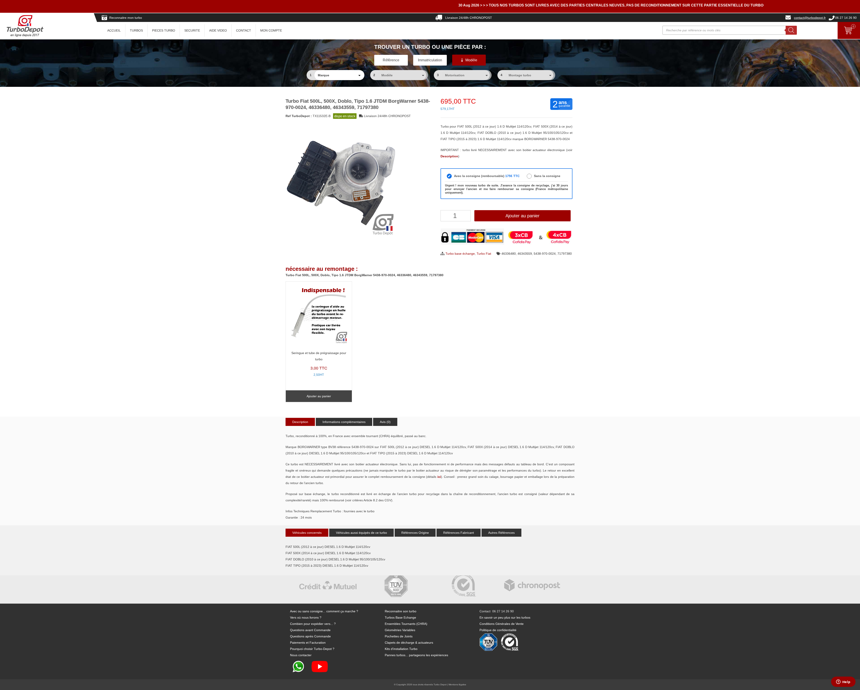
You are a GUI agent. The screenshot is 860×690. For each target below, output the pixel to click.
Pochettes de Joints (399, 636)
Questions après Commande (310, 636)
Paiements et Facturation (308, 642)
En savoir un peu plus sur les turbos (504, 617)
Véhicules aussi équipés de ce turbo (361, 532)
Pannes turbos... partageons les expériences (416, 655)
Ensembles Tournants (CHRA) (406, 624)
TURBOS (136, 30)
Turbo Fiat (484, 253)
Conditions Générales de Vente (501, 624)
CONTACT (243, 30)
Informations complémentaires (344, 422)
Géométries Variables (400, 630)
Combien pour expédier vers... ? (313, 624)
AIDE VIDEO (218, 30)
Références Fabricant (458, 532)
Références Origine (415, 532)
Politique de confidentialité (497, 630)
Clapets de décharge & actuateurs (409, 642)
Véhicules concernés (307, 532)
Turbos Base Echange (400, 617)
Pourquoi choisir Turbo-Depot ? (312, 649)
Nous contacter (301, 655)
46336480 (508, 253)
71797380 (564, 253)
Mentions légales (457, 684)
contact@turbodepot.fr (810, 17)
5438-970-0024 (545, 253)
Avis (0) (385, 422)
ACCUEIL (114, 30)
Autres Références (501, 532)
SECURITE (192, 30)
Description (300, 422)
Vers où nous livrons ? (305, 617)
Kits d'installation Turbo (401, 649)
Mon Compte (271, 30)
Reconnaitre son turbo (400, 611)
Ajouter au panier (522, 215)
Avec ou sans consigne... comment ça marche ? (324, 611)
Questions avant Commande (310, 630)
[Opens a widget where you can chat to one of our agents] (843, 682)
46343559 (525, 253)
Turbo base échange (460, 253)
